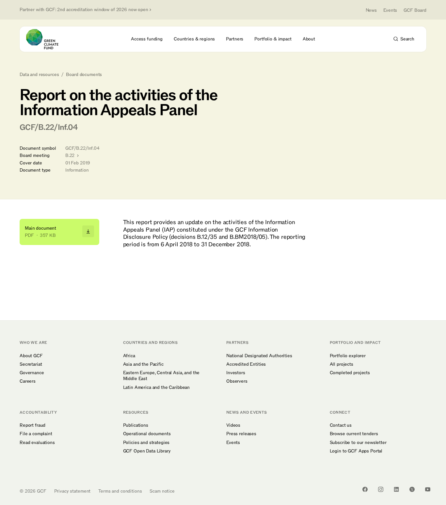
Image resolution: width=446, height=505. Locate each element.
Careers (28, 381)
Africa (129, 356)
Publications (135, 425)
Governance (32, 373)
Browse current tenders (354, 434)
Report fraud (32, 425)
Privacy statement (72, 491)
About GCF (31, 356)
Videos (233, 425)
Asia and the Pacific (143, 364)
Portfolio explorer (348, 356)
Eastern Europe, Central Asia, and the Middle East (161, 376)
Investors (235, 373)
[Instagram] (380, 489)
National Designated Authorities (259, 356)
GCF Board (415, 10)
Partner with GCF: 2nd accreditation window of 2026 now (84, 10)
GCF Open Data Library (147, 451)
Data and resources (39, 75)
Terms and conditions (120, 491)
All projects (341, 364)
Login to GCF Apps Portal (356, 451)
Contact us (341, 425)
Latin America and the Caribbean (156, 387)
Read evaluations (37, 443)
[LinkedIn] (396, 489)
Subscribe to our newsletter (358, 443)
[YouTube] (427, 489)
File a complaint (36, 434)
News (371, 10)
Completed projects (350, 373)
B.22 (70, 155)
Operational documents (147, 434)
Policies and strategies (146, 443)
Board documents (84, 75)
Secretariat (31, 364)
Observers (236, 381)
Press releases (241, 434)
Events (390, 10)
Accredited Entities (246, 364)
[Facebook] (365, 489)
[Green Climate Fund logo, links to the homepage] (46, 39)
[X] (412, 489)
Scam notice (162, 491)
